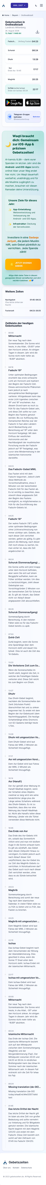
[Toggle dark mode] (36, 5)
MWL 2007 (18, 5)
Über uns (7, 1168)
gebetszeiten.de (17, 1176)
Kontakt (16, 1168)
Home (6, 15)
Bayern (15, 15)
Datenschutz (26, 1168)
